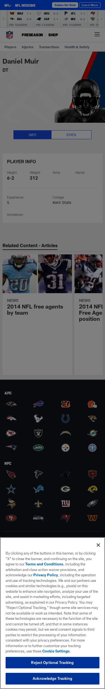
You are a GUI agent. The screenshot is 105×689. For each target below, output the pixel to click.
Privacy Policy (45, 575)
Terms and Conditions (44, 564)
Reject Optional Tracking (52, 662)
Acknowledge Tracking (52, 678)
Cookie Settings (56, 651)
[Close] (98, 545)
